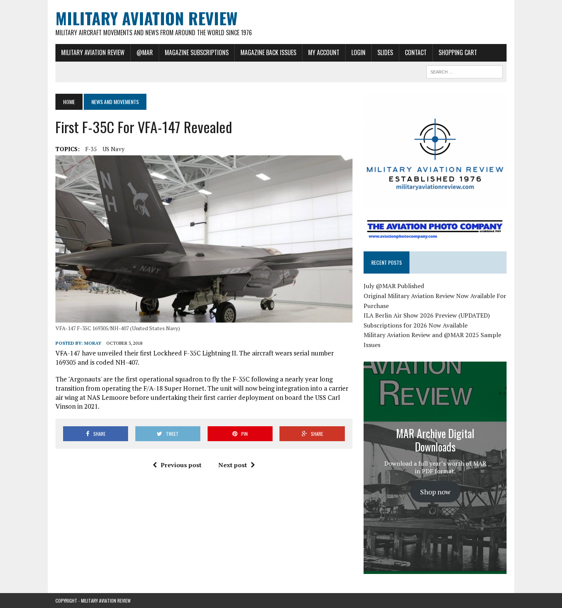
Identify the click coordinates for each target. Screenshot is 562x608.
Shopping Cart (458, 52)
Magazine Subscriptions (197, 52)
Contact (416, 52)
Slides (385, 52)
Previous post (181, 465)
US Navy (113, 149)
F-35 (91, 149)
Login (358, 52)
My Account (323, 52)
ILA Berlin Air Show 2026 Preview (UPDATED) (427, 315)
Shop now (435, 491)
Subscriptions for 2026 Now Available (416, 325)
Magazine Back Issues (268, 52)
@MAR (144, 52)
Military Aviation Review (93, 52)
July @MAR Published (394, 286)
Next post (232, 465)
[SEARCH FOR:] (464, 70)
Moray (92, 343)
